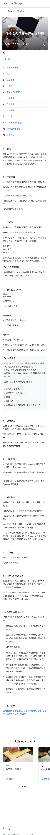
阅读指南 (10, 779)
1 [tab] (25, 786)
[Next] (42, 765)
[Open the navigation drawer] (4, 11)
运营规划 (12, 26)
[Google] (7, 828)
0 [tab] (23, 786)
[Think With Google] (12, 4)
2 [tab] (27, 786)
